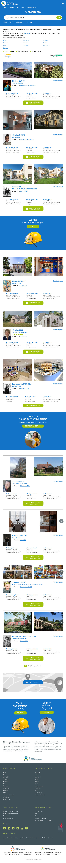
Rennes (5, 790)
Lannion (5, 43)
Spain (36, 790)
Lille (4, 793)
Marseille (5, 777)
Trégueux (5, 48)
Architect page (58, 81)
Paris (4, 772)
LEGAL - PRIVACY (40, 818)
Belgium (37, 772)
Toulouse (6, 779)
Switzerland (38, 793)
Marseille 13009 (24, 388)
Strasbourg (6, 788)
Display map (35, 682)
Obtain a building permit (10, 814)
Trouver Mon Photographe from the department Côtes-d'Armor (17, 853)
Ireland (37, 781)
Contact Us (38, 811)
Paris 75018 (23, 540)
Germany (38, 777)
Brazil (36, 775)
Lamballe (45, 40)
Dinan (4, 40)
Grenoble (6, 797)
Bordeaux (6, 781)
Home (5, 7)
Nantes (5, 786)
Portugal (37, 788)
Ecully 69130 (23, 285)
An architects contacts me (11, 811)
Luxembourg (39, 786)
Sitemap (37, 816)
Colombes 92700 (25, 486)
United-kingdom (40, 795)
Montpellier (6, 799)
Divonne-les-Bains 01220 (27, 139)
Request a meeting (33, 426)
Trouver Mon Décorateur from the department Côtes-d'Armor (48, 853)
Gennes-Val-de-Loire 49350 (28, 85)
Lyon (4, 775)
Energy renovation (8, 816)
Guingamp (26, 40)
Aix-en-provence (8, 795)
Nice (4, 784)
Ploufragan (26, 45)
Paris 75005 (23, 336)
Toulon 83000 (24, 641)
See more (30, 22)
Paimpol (45, 43)
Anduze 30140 (24, 191)
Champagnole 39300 (26, 587)
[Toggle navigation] (63, 3)
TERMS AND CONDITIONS (43, 820)
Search (33, 227)
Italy (36, 784)
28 (37, 666)
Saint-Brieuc (46, 45)
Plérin (4, 45)
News (36, 814)
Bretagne (11, 7)
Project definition (8, 818)
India (36, 779)
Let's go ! (46, 712)
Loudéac (25, 43)
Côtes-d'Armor (20, 7)
